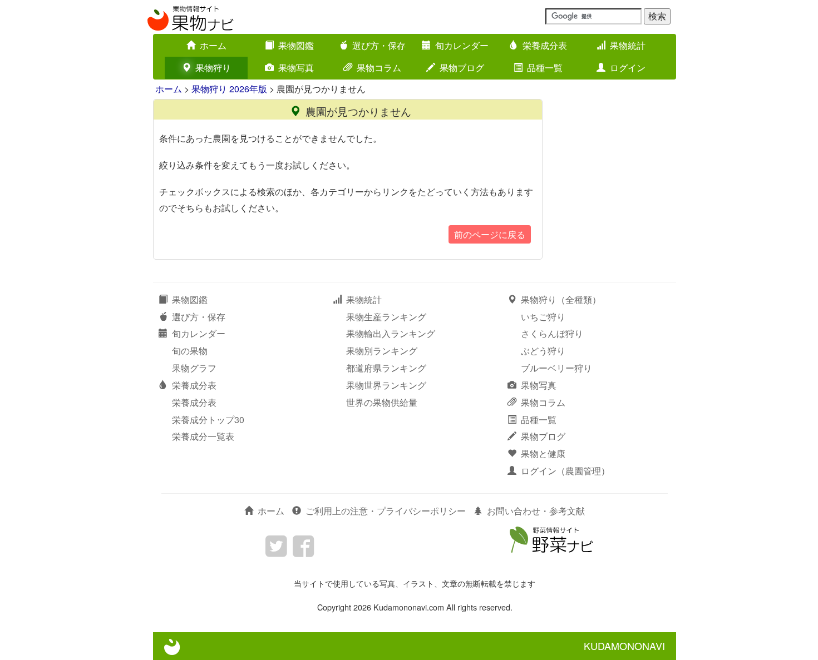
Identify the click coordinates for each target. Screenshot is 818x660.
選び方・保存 (379, 45)
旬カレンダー (462, 45)
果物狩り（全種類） (561, 299)
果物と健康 (543, 453)
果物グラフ (194, 367)
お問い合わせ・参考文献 (536, 510)
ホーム (213, 45)
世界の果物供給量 (381, 402)
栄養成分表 (545, 45)
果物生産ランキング (386, 316)
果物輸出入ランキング (390, 333)
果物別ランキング (381, 350)
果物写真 (296, 67)
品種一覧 (545, 67)
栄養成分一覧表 (203, 436)
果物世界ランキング (386, 385)
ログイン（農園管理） (565, 470)
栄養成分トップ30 (208, 419)
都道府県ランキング (386, 367)
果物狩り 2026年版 (229, 88)
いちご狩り (543, 316)
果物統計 (627, 45)
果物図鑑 (296, 45)
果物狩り (213, 67)
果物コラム (379, 67)
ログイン (627, 67)
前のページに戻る (489, 234)
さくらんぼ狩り (552, 333)
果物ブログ (462, 67)
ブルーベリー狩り (556, 367)
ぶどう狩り (543, 350)
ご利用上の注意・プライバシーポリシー (385, 510)
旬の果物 (190, 350)
